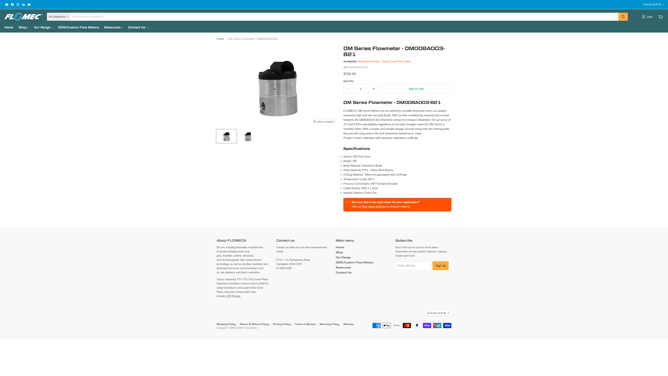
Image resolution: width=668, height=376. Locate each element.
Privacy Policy (282, 324)
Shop (23, 27)
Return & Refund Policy (254, 324)
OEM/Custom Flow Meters (78, 27)
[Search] (623, 17)
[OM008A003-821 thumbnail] (226, 136)
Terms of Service (305, 324)
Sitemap (348, 324)
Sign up (440, 265)
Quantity (348, 81)
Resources (112, 27)
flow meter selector (373, 206)
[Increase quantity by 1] (373, 89)
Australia (652, 4)
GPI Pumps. (234, 296)
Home (8, 27)
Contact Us (137, 27)
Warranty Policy (330, 324)
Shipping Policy (226, 324)
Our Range (42, 27)
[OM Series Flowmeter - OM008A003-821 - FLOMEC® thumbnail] (248, 136)
